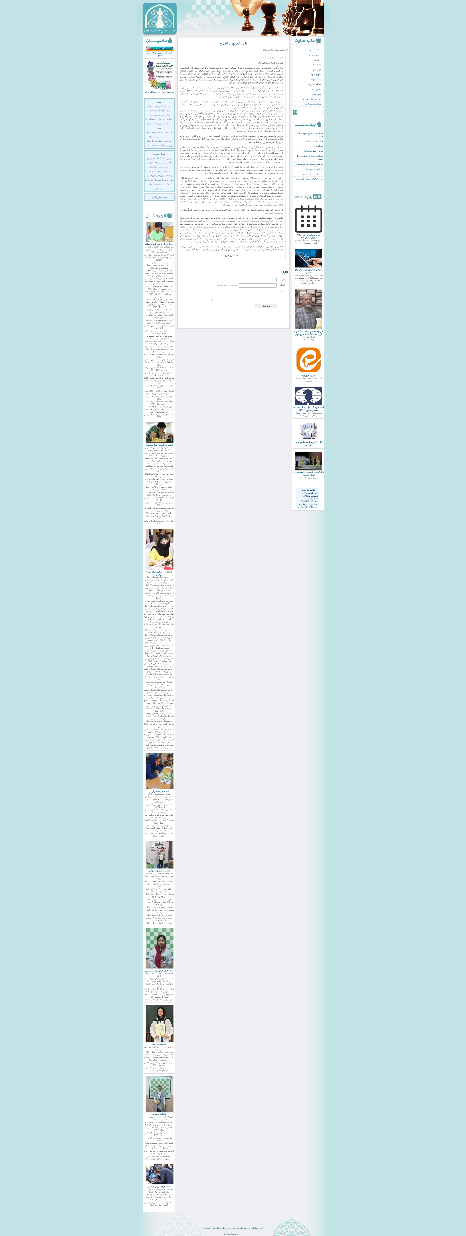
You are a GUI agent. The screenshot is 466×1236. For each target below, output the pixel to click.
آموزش (317, 59)
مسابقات (317, 64)
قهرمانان (317, 69)
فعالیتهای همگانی (313, 104)
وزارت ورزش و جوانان (314, 141)
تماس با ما (316, 89)
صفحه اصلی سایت (312, 49)
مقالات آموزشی (314, 84)
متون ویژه (316, 94)
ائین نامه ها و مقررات (311, 99)
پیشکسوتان (315, 79)
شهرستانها (316, 74)
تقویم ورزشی (315, 54)
